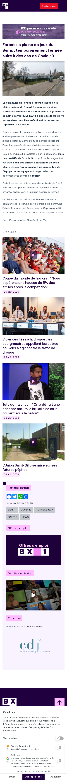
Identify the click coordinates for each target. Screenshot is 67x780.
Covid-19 (26, 509)
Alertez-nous (49, 6)
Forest (12, 517)
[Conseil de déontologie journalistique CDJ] (33, 646)
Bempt (12, 509)
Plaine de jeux (44, 509)
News (25, 517)
